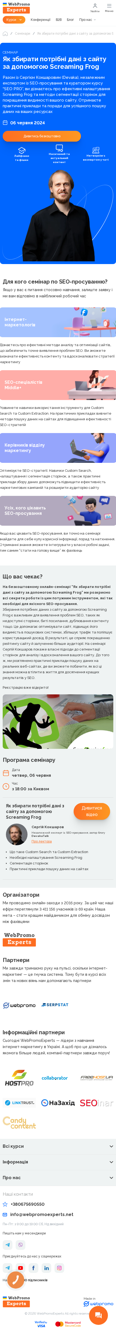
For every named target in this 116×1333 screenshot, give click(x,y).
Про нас (85, 20)
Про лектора (42, 841)
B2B (59, 20)
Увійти (95, 11)
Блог (70, 20)
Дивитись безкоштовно (41, 136)
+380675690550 (28, 1204)
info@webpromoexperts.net (41, 1214)
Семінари (22, 33)
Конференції (40, 20)
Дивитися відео (92, 811)
